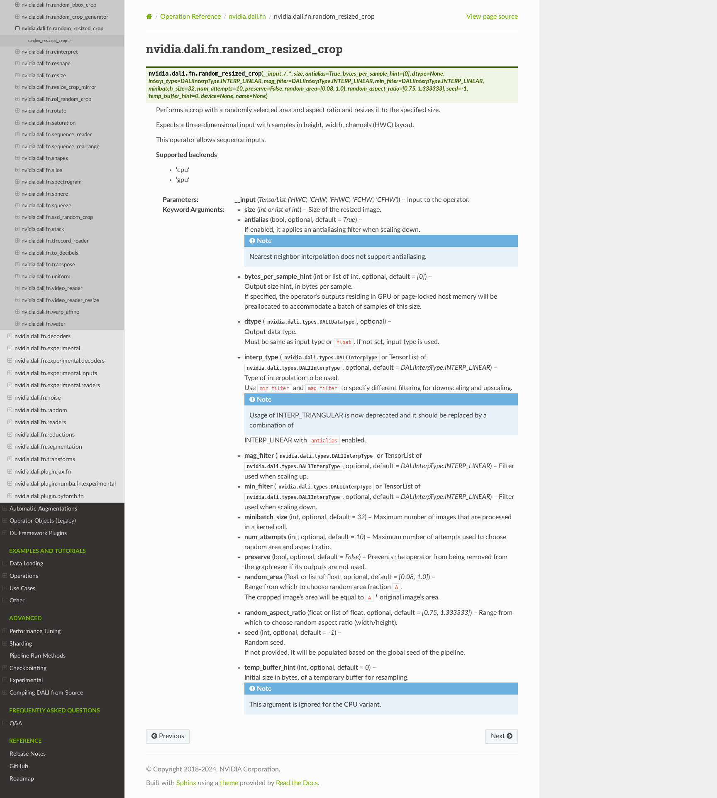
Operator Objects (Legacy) (43, 521)
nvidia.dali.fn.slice (42, 170)
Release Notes (28, 754)
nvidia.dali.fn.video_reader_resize (60, 300)
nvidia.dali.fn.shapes (45, 158)
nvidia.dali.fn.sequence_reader (57, 135)
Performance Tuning (35, 631)
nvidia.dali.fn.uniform (46, 277)
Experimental (26, 680)
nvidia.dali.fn (247, 16)
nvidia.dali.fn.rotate (44, 111)
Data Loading (26, 563)
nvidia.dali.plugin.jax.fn (43, 472)
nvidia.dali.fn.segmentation (48, 447)
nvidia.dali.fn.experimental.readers (57, 385)
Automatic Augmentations (43, 509)
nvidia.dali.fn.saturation (49, 123)
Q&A (16, 723)
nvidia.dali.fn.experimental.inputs (56, 373)
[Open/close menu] (17, 5)
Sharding (21, 644)
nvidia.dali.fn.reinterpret (50, 52)
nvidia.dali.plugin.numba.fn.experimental (65, 484)
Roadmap (22, 779)
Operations (24, 576)
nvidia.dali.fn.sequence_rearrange (61, 147)
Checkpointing (28, 668)
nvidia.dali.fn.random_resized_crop (62, 29)
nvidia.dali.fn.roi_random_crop (56, 99)
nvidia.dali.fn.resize (44, 76)
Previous (170, 736)
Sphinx (186, 783)
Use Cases (22, 588)
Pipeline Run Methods (38, 656)
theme (229, 783)
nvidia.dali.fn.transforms (45, 459)
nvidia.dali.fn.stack (43, 229)
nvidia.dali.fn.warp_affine (50, 312)
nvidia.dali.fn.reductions (45, 435)
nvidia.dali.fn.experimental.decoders (60, 361)
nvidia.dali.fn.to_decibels (50, 253)
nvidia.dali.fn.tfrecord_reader (55, 241)
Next (499, 736)
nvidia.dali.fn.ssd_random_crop (57, 217)
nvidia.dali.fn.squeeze (46, 206)
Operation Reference (190, 16)
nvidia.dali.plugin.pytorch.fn (49, 496)
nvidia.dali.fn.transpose (48, 265)
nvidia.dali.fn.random (41, 410)
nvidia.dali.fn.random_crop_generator (65, 17)
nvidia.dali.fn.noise (38, 398)
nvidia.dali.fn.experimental (47, 348)
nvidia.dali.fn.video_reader (52, 288)
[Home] (149, 16)
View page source (492, 16)
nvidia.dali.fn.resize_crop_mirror (59, 87)
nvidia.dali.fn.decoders (43, 336)
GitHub (19, 766)
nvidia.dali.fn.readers (40, 422)
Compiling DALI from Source (46, 693)
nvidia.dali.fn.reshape (46, 63)
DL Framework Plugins (38, 533)
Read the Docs (297, 783)
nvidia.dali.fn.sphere (45, 194)
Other (17, 600)
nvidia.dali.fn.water (44, 324)
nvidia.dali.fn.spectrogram (52, 182)
